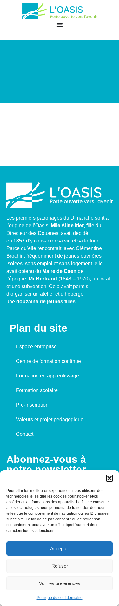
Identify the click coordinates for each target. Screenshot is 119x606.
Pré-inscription (32, 405)
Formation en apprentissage (47, 375)
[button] (109, 478)
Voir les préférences (59, 583)
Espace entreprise (36, 346)
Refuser (59, 566)
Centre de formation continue (48, 361)
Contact (24, 434)
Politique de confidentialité (60, 598)
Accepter (59, 548)
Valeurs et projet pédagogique (49, 419)
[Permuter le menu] (59, 25)
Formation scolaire (37, 390)
